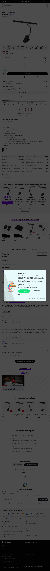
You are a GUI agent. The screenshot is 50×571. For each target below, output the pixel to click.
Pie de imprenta (32, 298)
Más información (22, 295)
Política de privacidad (41, 298)
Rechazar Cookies (36, 290)
